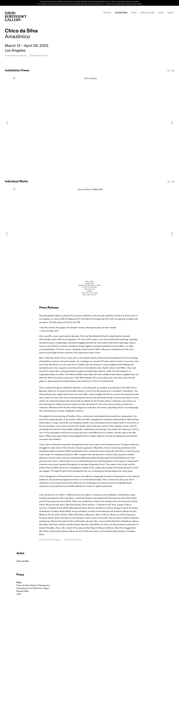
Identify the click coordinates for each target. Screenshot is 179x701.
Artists (107, 13)
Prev (7, 123)
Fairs (134, 13)
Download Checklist (38, 56)
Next (172, 123)
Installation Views (169, 70)
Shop (161, 13)
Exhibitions (121, 13)
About (170, 13)
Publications (147, 13)
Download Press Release (16, 56)
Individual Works (169, 181)
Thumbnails (173, 70)
